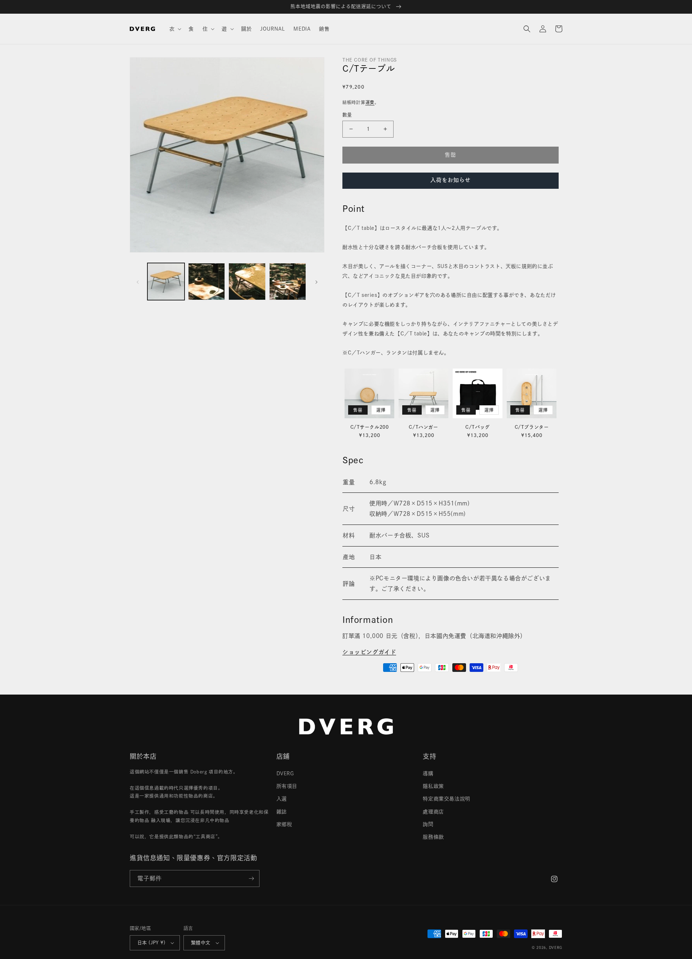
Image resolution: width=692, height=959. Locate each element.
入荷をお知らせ (450, 180)
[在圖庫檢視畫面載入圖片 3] (247, 281)
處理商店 (433, 811)
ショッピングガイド (369, 652)
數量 (347, 114)
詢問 (428, 824)
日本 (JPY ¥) (151, 942)
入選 (281, 798)
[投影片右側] (316, 282)
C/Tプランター (532, 427)
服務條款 (433, 836)
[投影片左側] (138, 282)
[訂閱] (251, 878)
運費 (369, 102)
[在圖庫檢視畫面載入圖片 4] (287, 281)
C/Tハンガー (423, 427)
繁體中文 (200, 942)
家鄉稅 (284, 824)
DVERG (285, 773)
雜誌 (281, 811)
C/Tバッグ (477, 427)
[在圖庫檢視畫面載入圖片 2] (206, 281)
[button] (175, 28)
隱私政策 (433, 786)
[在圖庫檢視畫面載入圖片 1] (166, 281)
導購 (428, 773)
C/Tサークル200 (369, 427)
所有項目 (286, 786)
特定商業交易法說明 (446, 798)
